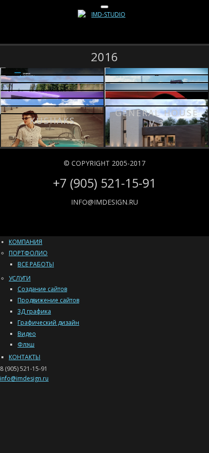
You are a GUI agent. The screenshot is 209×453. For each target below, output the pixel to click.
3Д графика (34, 311)
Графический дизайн (48, 322)
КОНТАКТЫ (24, 357)
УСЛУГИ (20, 278)
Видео (26, 334)
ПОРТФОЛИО (28, 253)
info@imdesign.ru (104, 202)
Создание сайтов (42, 289)
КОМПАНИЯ (25, 242)
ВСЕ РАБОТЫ (35, 264)
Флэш (26, 344)
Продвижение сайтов (48, 300)
